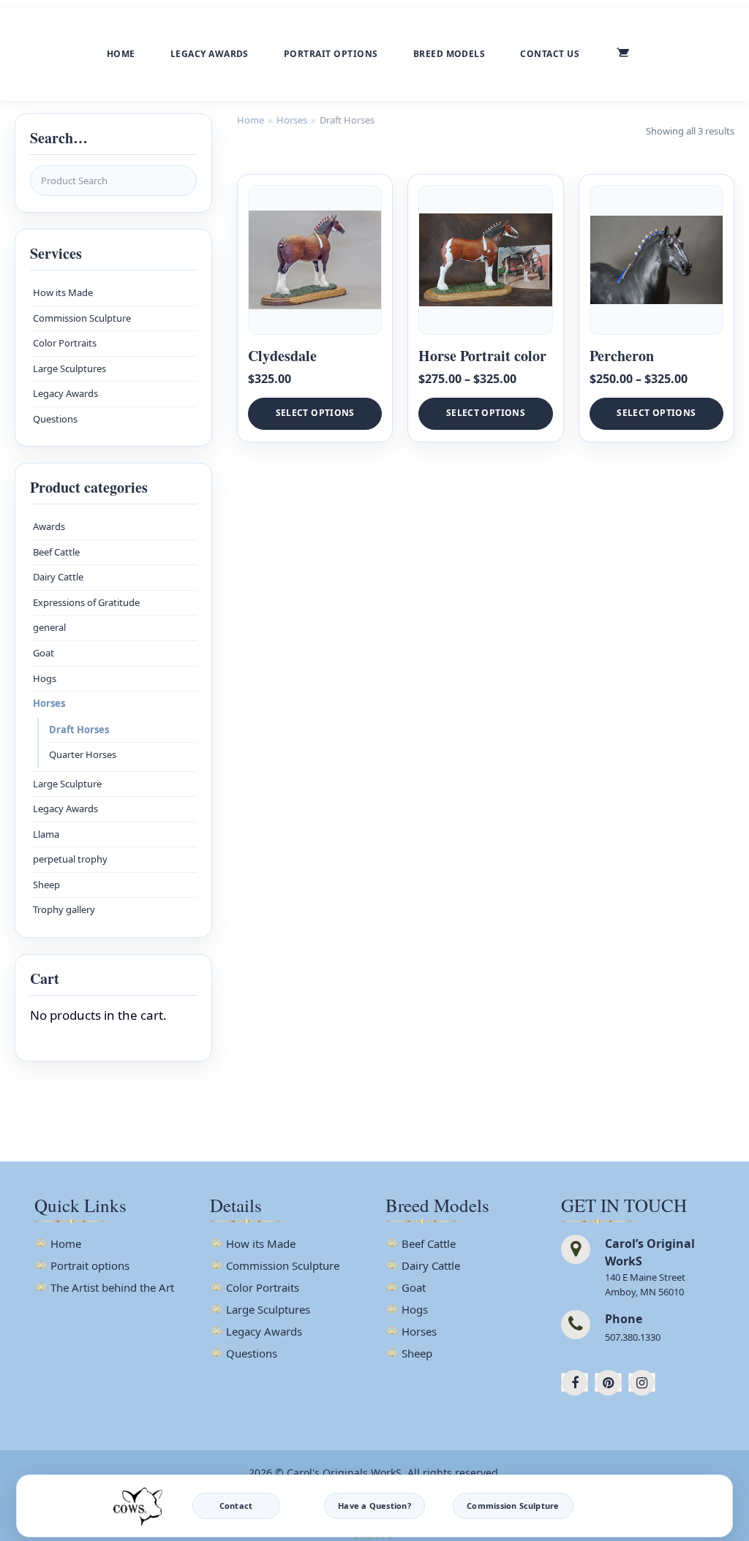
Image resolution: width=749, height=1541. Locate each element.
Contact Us (549, 54)
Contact (236, 1505)
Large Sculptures (69, 368)
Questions (55, 418)
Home (121, 54)
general (49, 627)
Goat (43, 652)
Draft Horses (79, 729)
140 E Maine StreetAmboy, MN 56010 (645, 1284)
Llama (46, 834)
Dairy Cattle (58, 576)
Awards (49, 526)
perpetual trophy (70, 859)
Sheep (46, 884)
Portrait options (331, 54)
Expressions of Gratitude (86, 602)
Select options (315, 412)
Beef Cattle (56, 552)
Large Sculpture (67, 783)
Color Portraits (65, 342)
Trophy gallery (64, 909)
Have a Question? (374, 1505)
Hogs (44, 678)
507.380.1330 (632, 1337)
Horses (49, 703)
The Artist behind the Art (112, 1288)
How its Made (63, 292)
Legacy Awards (209, 54)
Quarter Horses (82, 754)
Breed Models (449, 54)
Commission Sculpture (82, 318)
